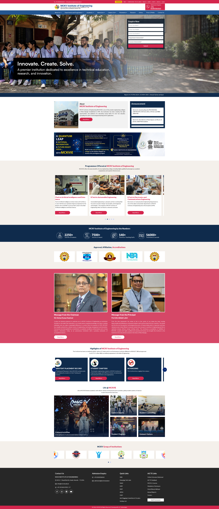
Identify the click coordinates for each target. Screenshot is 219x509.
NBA (124, 2)
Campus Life (111, 12)
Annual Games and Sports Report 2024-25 (137, 94)
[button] (105, 219)
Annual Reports (151, 492)
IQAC (163, 2)
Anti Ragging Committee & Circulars (130, 498)
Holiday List (123, 501)
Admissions (100, 12)
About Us (57, 12)
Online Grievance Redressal (155, 477)
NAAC (144, 2)
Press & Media (150, 12)
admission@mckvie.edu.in (75, 2)
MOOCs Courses (152, 483)
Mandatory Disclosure (153, 486)
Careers (149, 495)
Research (133, 12)
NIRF (149, 2)
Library (141, 12)
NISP (153, 2)
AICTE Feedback (152, 480)
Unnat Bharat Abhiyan (153, 489)
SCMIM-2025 (119, 94)
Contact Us (161, 12)
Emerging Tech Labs (134, 2)
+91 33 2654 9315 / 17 (63, 487)
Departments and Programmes (73, 12)
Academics (90, 12)
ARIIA (158, 2)
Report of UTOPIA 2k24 (106, 94)
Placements (122, 12)
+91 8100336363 (60, 2)
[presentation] (54, 370)
